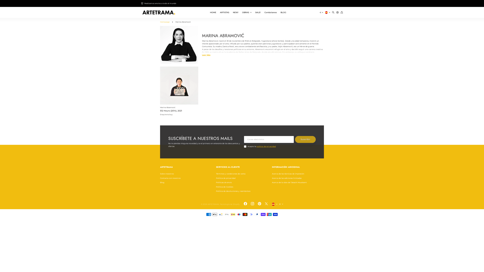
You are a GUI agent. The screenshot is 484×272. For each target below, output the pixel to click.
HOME (213, 12)
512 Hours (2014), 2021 (171, 111)
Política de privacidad (225, 178)
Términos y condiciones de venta (230, 174)
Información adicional (286, 167)
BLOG (283, 12)
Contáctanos (270, 12)
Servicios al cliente (228, 167)
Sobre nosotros (167, 174)
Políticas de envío (224, 182)
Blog (162, 182)
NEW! (235, 12)
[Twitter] (266, 203)
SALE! (258, 12)
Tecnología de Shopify (230, 204)
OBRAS (245, 12)
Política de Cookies (224, 187)
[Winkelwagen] (342, 12)
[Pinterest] (259, 203)
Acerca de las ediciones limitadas (287, 178)
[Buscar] (333, 12)
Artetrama (166, 167)
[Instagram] (252, 203)
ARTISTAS (224, 12)
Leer (206, 55)
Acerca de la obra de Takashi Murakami (289, 182)
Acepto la (262, 146)
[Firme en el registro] (337, 12)
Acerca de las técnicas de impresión (288, 174)
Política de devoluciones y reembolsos (233, 191)
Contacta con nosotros (170, 178)
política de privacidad (266, 146)
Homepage (165, 22)
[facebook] (245, 203)
